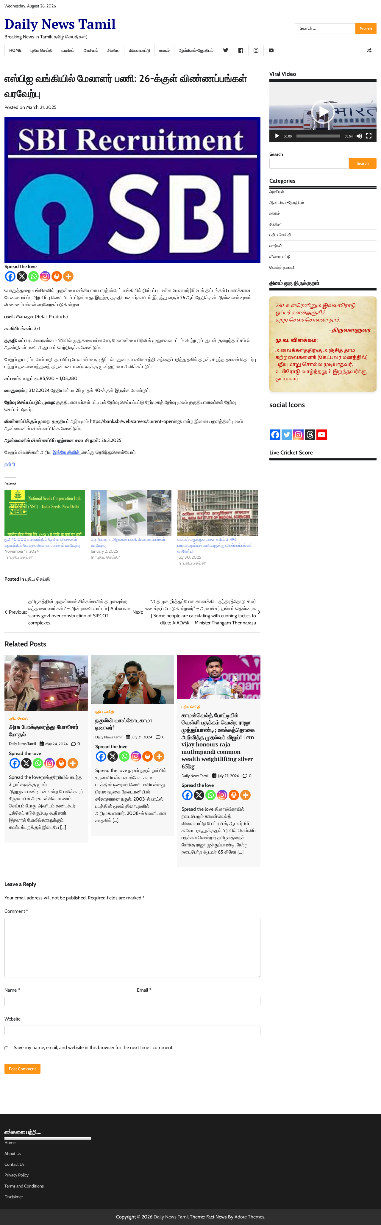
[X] (22, 276)
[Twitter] (287, 434)
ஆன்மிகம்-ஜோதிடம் (196, 50)
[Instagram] (45, 276)
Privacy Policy (16, 1175)
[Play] (277, 136)
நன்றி (9, 464)
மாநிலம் (68, 50)
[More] (68, 276)
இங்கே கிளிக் (66, 452)
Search (276, 154)
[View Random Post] (369, 50)
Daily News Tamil (60, 24)
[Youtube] (321, 434)
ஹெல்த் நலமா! (281, 267)
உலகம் (164, 50)
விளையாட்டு (139, 50)
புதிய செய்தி (41, 50)
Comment (16, 911)
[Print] (56, 276)
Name (12, 990)
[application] (323, 112)
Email (144, 990)
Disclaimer (13, 1196)
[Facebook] (10, 276)
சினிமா (113, 50)
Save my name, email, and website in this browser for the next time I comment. (93, 1047)
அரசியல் (91, 50)
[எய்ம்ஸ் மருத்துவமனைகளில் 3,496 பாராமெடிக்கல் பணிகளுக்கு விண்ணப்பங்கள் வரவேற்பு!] (217, 513)
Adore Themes (249, 1217)
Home (15, 50)
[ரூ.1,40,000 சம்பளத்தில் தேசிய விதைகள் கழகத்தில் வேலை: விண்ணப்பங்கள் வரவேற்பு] (44, 513)
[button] (323, 112)
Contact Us (14, 1164)
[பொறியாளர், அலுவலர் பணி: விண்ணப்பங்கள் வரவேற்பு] (131, 513)
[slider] (318, 136)
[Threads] (310, 434)
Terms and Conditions (24, 1186)
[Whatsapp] (33, 276)
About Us (12, 1153)
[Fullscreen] (369, 136)
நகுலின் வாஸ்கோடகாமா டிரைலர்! (123, 723)
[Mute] (359, 136)
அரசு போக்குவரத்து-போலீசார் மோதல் (44, 730)
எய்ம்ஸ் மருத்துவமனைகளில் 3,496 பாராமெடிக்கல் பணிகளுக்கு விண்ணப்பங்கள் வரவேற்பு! (215, 545)
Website (12, 1019)
